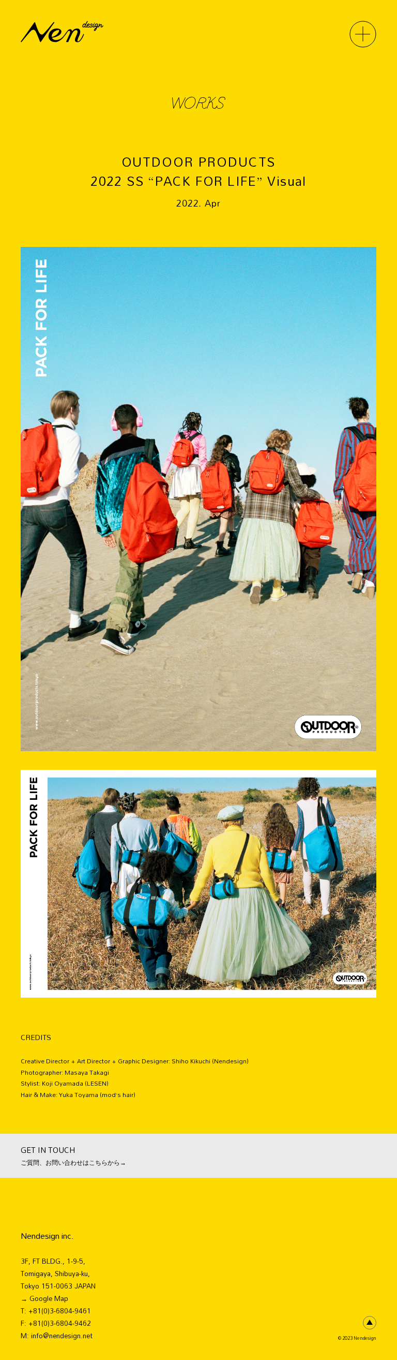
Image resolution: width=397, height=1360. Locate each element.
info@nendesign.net (62, 1335)
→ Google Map (44, 1298)
